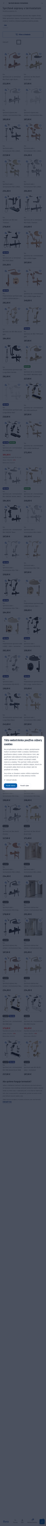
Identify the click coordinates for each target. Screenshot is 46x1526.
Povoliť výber (24, 785)
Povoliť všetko (10, 785)
